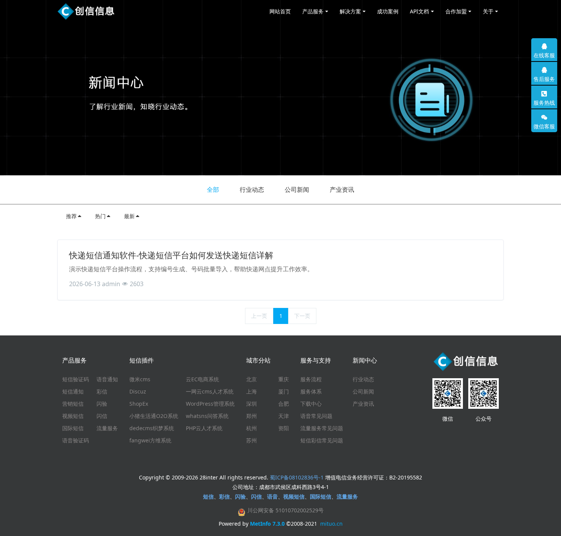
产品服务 (74, 360)
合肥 (283, 403)
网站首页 (280, 11)
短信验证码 (75, 379)
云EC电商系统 (202, 379)
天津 (283, 415)
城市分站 (258, 360)
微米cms (139, 379)
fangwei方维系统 (150, 440)
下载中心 (311, 403)
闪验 (102, 403)
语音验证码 (75, 440)
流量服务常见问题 (321, 428)
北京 (251, 379)
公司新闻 (297, 189)
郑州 (251, 415)
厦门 (283, 391)
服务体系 (311, 391)
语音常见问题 (316, 415)
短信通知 (73, 391)
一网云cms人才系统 (210, 391)
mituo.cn (331, 523)
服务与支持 (315, 360)
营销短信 (73, 403)
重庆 (283, 379)
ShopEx (138, 403)
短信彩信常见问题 (321, 440)
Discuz (137, 391)
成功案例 (387, 11)
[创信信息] (85, 11)
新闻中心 (365, 360)
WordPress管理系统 (210, 403)
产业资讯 (342, 189)
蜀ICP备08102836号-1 (297, 477)
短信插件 (141, 360)
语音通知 (107, 379)
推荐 (71, 216)
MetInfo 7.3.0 (267, 523)
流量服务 (107, 428)
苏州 (251, 440)
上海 (251, 391)
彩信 (102, 391)
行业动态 (252, 189)
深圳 (251, 403)
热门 (100, 216)
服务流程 (311, 379)
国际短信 (73, 428)
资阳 (283, 428)
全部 (213, 189)
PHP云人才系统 (204, 428)
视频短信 (73, 415)
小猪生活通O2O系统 (153, 415)
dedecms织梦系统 (151, 428)
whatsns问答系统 (207, 415)
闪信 (102, 415)
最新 (129, 216)
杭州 (251, 428)
